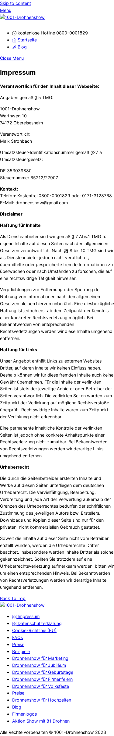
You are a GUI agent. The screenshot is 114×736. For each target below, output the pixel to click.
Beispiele (21, 651)
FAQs (17, 637)
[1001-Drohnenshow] (22, 17)
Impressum (28, 616)
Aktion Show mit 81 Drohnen (41, 720)
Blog (21, 46)
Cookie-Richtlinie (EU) (34, 630)
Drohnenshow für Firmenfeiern (42, 679)
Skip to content (15, 3)
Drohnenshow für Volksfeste (40, 686)
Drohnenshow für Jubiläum (39, 665)
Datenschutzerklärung (39, 623)
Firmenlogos (24, 713)
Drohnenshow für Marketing (40, 658)
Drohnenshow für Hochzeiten (41, 699)
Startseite (26, 39)
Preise (18, 644)
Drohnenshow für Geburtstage (42, 672)
